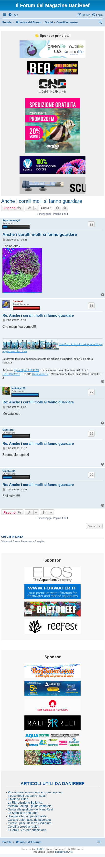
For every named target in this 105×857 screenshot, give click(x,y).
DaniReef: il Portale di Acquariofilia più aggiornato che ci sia (52, 348)
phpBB (39, 849)
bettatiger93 (18, 388)
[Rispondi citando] (91, 224)
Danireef (18, 301)
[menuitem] (13, 15)
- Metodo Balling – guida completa (29, 806)
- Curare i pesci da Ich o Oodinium (28, 823)
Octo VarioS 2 (40, 374)
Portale (6, 22)
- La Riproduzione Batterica (24, 802)
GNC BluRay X (11, 374)
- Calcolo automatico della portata (28, 819)
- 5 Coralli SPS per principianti (26, 830)
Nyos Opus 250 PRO (26, 370)
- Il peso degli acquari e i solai (26, 795)
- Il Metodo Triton (17, 799)
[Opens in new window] (52, 49)
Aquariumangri (11, 220)
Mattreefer (8, 429)
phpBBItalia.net (64, 851)
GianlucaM (8, 471)
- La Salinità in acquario (22, 813)
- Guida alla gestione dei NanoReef (29, 809)
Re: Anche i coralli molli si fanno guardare (38, 315)
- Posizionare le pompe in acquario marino (34, 792)
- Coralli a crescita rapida (22, 826)
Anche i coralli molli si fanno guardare (41, 201)
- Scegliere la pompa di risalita (26, 816)
